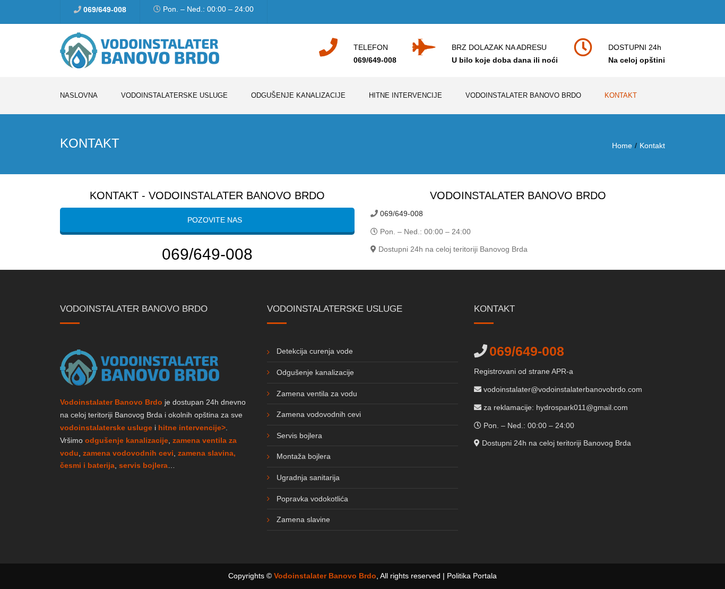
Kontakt (621, 95)
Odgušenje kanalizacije (298, 95)
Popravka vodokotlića (312, 498)
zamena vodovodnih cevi (128, 453)
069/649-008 (104, 9)
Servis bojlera (299, 435)
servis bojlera (143, 465)
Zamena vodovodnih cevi (319, 414)
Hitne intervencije (405, 95)
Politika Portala (472, 575)
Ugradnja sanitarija (308, 477)
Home (622, 145)
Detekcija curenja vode (315, 351)
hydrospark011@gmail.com (582, 407)
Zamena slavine (303, 519)
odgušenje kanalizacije (126, 440)
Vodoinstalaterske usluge (174, 95)
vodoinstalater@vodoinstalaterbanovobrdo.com (563, 389)
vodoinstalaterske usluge (106, 427)
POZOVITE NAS (213, 220)
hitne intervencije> (192, 427)
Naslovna (79, 95)
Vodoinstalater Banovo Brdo (523, 95)
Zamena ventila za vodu (317, 393)
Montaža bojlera (304, 456)
